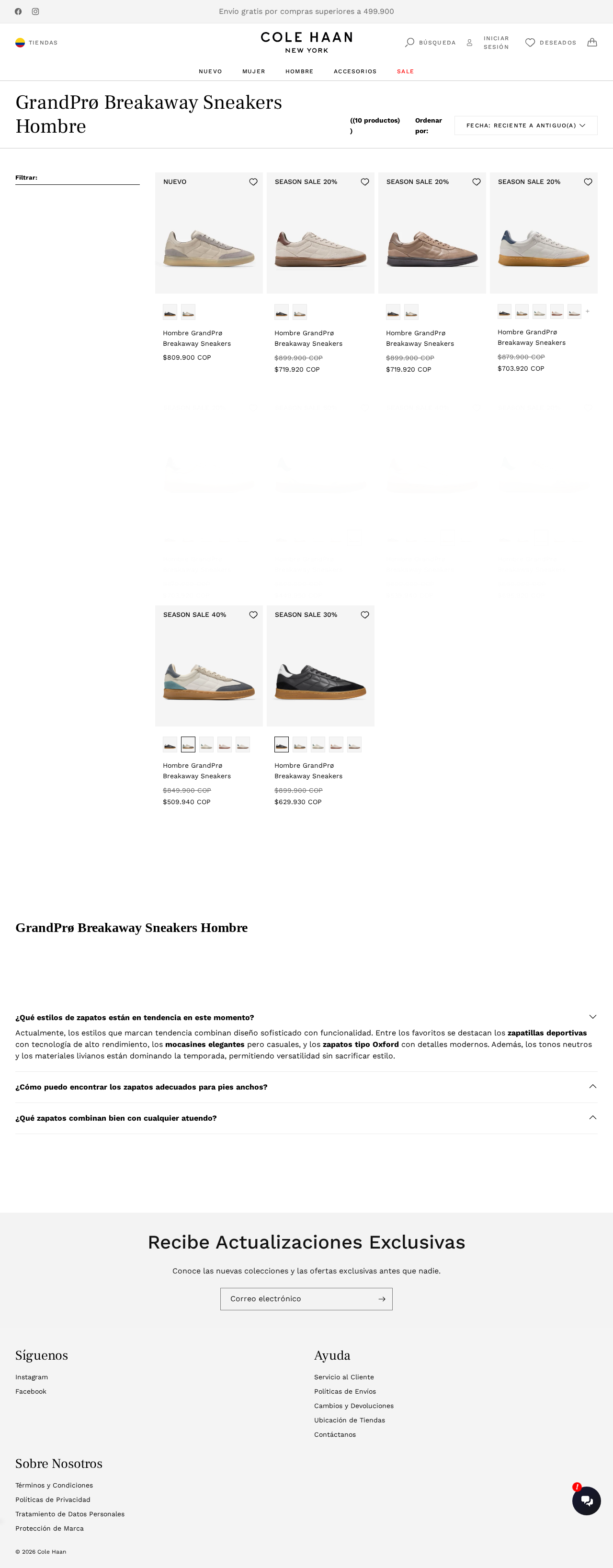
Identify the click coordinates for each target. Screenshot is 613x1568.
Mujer (253, 71)
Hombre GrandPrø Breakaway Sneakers (197, 338)
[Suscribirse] (381, 1299)
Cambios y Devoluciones (354, 1405)
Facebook (30, 1391)
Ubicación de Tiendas (349, 1420)
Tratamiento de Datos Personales (70, 1514)
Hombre (299, 71)
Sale (405, 71)
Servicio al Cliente (344, 1377)
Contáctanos (335, 1434)
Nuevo (210, 71)
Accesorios (355, 71)
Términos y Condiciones (54, 1485)
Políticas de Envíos (345, 1391)
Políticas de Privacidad (53, 1499)
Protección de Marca (49, 1528)
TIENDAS (43, 42)
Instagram (31, 1377)
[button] (306, 1017)
